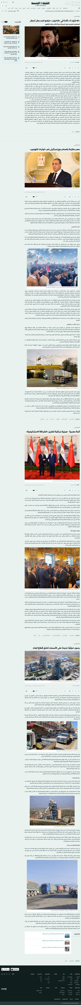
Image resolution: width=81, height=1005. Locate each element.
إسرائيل (42, 419)
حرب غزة (52, 419)
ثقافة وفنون (49, 8)
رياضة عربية (70, 992)
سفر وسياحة (78, 992)
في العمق (24, 8)
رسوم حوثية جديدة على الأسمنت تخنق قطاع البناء (56, 648)
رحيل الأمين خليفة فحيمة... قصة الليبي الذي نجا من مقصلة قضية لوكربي (10, 59)
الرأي (57, 8)
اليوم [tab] (6, 21)
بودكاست (16, 8)
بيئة (41, 980)
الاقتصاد (53, 8)
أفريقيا (71, 982)
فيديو (20, 8)
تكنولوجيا (38, 8)
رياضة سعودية (70, 990)
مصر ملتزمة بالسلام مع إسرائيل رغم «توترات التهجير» (55, 149)
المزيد (9, 8)
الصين (34, 635)
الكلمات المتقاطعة (39, 990)
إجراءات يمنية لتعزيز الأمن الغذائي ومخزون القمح (53, 934)
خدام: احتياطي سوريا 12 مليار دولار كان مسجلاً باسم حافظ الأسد (10, 37)
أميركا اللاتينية (70, 984)
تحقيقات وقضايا (62, 992)
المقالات (63, 977)
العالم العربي (77, 16)
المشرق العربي (76, 982)
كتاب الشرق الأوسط (61, 980)
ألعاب (12, 8)
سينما (48, 980)
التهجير (58, 419)
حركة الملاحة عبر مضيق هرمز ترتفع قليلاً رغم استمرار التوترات (61, 11)
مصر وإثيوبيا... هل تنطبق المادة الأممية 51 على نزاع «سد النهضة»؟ (10, 42)
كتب (48, 977)
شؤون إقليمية (78, 984)
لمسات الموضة (78, 994)
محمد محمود (73, 485)
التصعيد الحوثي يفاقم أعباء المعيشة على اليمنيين (53, 947)
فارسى (67, 2)
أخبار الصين (64, 635)
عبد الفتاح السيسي (46, 635)
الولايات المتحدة (70, 977)
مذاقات (78, 990)
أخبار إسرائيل (64, 419)
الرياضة (28, 8)
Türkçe (73, 2)
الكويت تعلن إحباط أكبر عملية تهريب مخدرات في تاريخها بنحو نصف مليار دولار (10, 53)
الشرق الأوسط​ (65, 8)
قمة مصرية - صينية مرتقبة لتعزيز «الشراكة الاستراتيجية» (53, 431)
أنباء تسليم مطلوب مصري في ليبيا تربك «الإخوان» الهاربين (10, 47)
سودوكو (40, 992)
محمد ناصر (75, 685)
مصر (73, 131)
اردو (70, 2)
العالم (60, 8)
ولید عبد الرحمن (73, 62)
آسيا (71, 980)
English (76, 2)
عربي (79, 2)
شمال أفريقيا (76, 980)
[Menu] (79, 8)
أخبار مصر (71, 419)
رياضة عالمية (70, 994)
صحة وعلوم (43, 8)
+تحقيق (63, 994)
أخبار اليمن (71, 961)
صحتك (41, 977)
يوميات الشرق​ (33, 8)
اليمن (66, 961)
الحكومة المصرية (56, 635)
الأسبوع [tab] (3, 21)
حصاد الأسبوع (62, 990)
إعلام (48, 982)
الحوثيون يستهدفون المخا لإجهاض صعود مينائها (53, 940)
